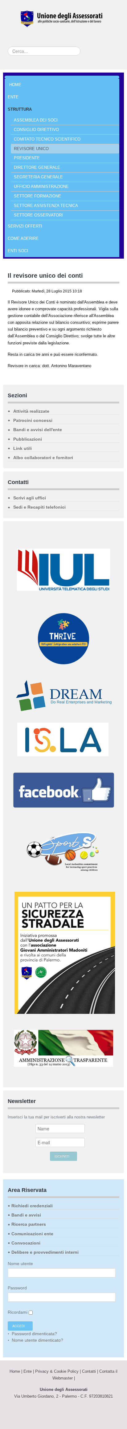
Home (15, 84)
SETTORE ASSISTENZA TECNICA (46, 205)
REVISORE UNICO (31, 148)
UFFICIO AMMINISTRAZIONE (41, 186)
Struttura (20, 109)
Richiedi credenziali (32, 1205)
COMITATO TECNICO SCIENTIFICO (47, 139)
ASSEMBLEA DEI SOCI (36, 120)
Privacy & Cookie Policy (57, 1371)
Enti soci (18, 250)
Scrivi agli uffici (29, 497)
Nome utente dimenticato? (36, 1340)
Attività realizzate (31, 411)
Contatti (89, 1371)
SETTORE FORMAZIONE (37, 196)
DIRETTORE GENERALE (37, 167)
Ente (13, 97)
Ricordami (17, 1312)
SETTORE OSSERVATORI (38, 215)
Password (17, 1287)
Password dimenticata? (33, 1333)
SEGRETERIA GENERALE (38, 177)
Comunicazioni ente (32, 1233)
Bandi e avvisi (26, 1215)
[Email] (117, 291)
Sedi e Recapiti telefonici (39, 507)
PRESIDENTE (27, 158)
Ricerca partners (28, 1224)
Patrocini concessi (32, 420)
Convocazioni (25, 1242)
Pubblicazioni (27, 439)
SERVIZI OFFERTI (25, 226)
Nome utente (20, 1263)
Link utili (22, 448)
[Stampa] (111, 291)
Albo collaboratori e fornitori (43, 457)
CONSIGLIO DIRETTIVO (36, 129)
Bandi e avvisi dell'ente (37, 429)
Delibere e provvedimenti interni (45, 1252)
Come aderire (23, 238)
